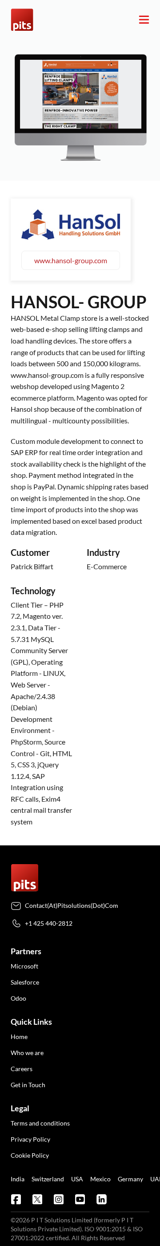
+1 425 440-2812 (48, 923)
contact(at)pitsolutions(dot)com (71, 905)
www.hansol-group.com (70, 260)
